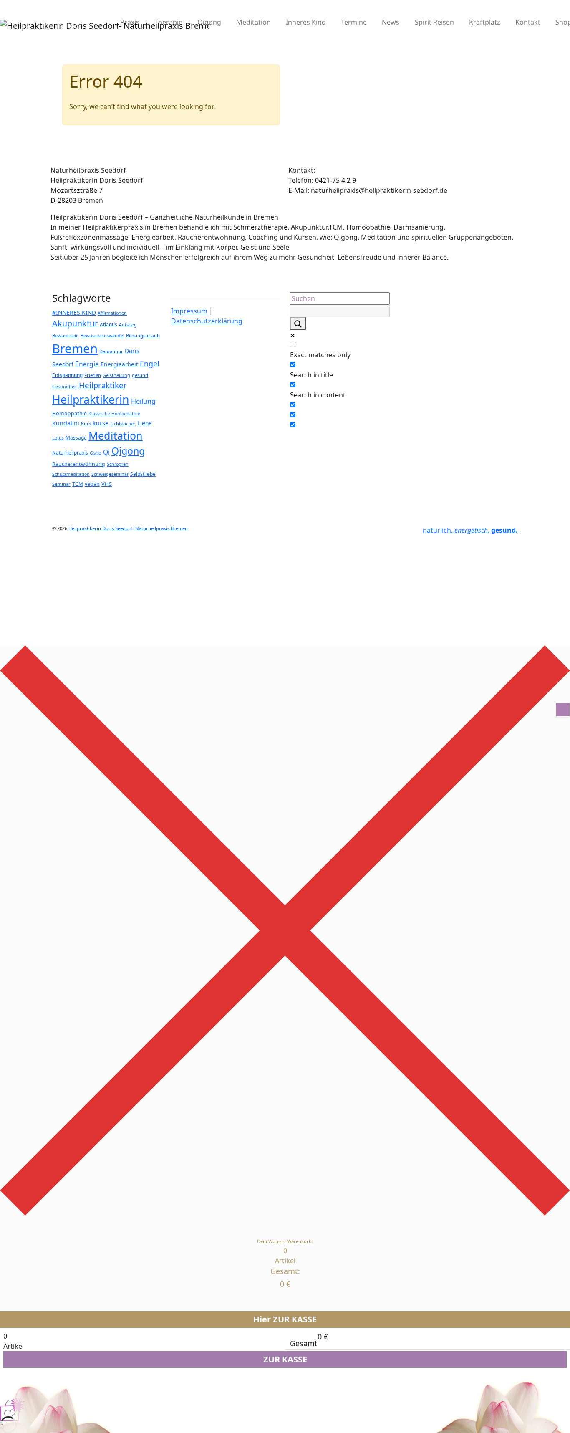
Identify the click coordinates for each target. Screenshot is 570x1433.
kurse (100, 423)
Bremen (75, 348)
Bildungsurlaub (143, 335)
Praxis (129, 22)
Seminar (61, 484)
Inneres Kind (306, 22)
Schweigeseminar (110, 474)
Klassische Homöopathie (114, 414)
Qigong (209, 22)
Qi (106, 452)
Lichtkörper (123, 423)
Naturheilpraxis (70, 452)
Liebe (144, 423)
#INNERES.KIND (74, 312)
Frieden (92, 375)
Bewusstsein (65, 335)
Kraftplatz (484, 22)
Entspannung (67, 375)
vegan (92, 484)
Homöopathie (69, 413)
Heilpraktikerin (90, 399)
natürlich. (470, 530)
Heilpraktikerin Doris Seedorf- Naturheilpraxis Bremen (128, 528)
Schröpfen (118, 464)
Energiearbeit (119, 364)
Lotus (58, 438)
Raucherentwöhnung (78, 464)
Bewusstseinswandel (102, 336)
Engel (149, 364)
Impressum (189, 311)
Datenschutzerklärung (206, 321)
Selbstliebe (143, 473)
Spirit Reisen (434, 22)
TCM (77, 483)
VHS (106, 484)
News (390, 22)
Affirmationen (112, 313)
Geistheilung (116, 375)
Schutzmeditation (71, 474)
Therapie (168, 22)
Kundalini (65, 423)
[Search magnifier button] (298, 323)
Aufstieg (128, 325)
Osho (95, 453)
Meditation (253, 22)
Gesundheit (64, 386)
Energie (87, 364)
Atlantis (108, 324)
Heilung (143, 401)
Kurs (86, 423)
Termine (354, 22)
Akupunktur (75, 323)
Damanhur (111, 351)
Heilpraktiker (103, 385)
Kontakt (527, 22)
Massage (76, 437)
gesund (140, 375)
